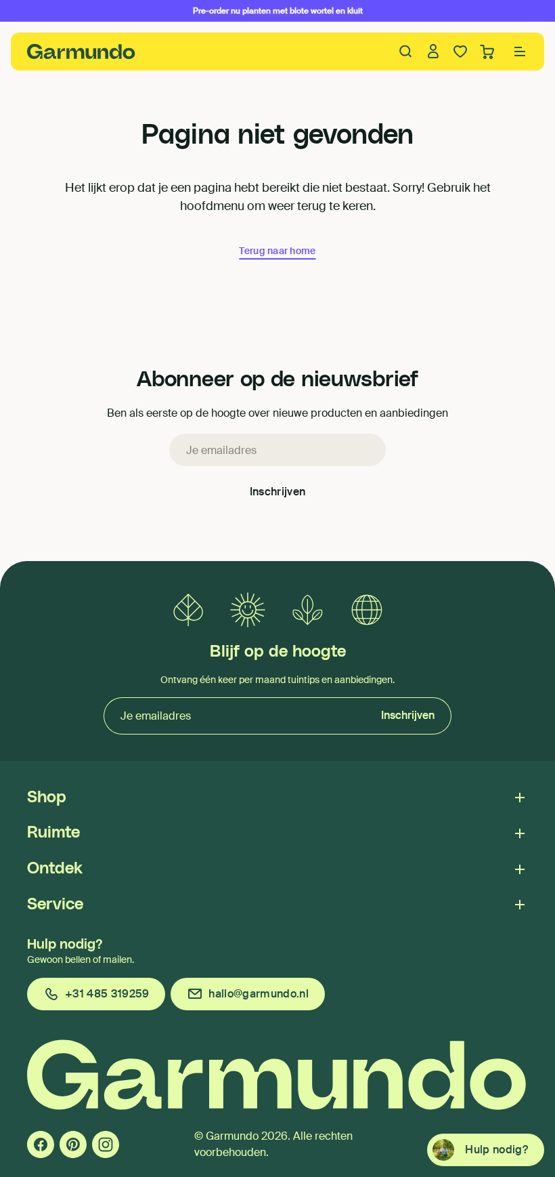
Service (55, 904)
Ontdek (55, 869)
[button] (520, 51)
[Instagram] (105, 1144)
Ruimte (53, 833)
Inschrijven (278, 491)
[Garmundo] (81, 51)
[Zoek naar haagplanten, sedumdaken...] (406, 51)
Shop (46, 797)
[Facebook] (40, 1144)
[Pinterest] (73, 1144)
